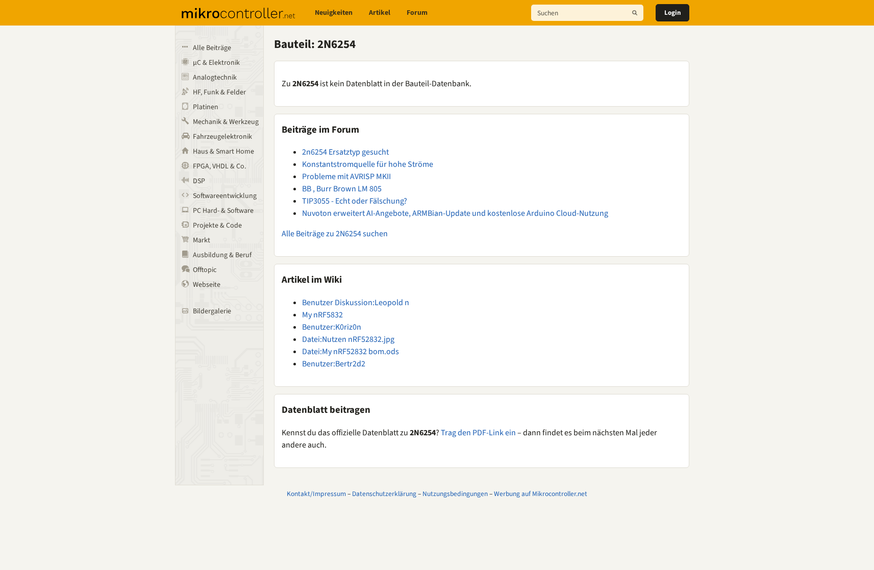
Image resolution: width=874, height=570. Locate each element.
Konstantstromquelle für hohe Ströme (367, 164)
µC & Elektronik (216, 63)
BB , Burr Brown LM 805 (342, 188)
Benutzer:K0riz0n (331, 327)
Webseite (206, 285)
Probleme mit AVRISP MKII (346, 176)
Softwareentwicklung (225, 196)
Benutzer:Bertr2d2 (333, 363)
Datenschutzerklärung (384, 494)
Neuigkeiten (334, 13)
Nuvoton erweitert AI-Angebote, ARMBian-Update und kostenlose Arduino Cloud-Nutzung (455, 213)
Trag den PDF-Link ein (478, 432)
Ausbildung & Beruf (222, 255)
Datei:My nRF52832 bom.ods (350, 351)
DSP (199, 181)
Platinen (205, 107)
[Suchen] (634, 12)
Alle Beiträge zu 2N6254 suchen (335, 233)
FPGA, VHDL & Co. (219, 166)
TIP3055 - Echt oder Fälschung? (354, 201)
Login (672, 12)
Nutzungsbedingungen (455, 494)
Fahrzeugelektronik (222, 137)
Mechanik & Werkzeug (226, 122)
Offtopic (204, 270)
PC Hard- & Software (223, 211)
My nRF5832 (322, 314)
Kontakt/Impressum (316, 494)
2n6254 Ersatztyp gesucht (345, 152)
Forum (417, 13)
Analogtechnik (215, 77)
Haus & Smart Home (223, 151)
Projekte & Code (217, 225)
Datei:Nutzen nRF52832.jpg (348, 339)
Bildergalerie (212, 311)
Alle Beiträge (212, 48)
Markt (201, 240)
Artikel (379, 13)
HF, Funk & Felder (219, 92)
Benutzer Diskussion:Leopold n (355, 302)
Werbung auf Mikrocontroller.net (540, 494)
